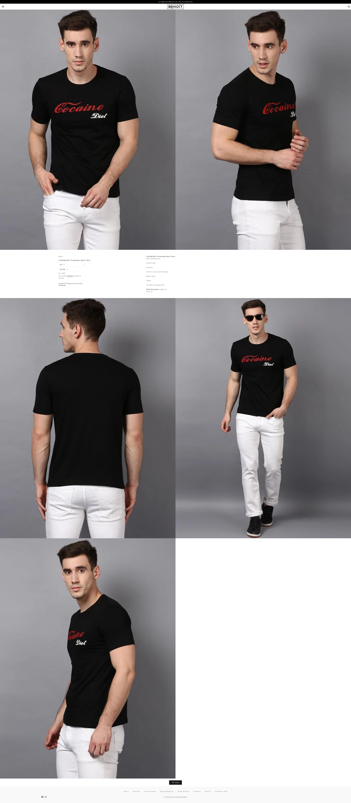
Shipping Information (183, 791)
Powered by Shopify (180, 797)
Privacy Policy (136, 791)
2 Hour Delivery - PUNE (221, 791)
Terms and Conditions (150, 791)
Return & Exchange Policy (167, 791)
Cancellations (197, 791)
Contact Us (208, 791)
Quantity (62, 269)
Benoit (172, 797)
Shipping (70, 276)
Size (61, 264)
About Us (126, 791)
